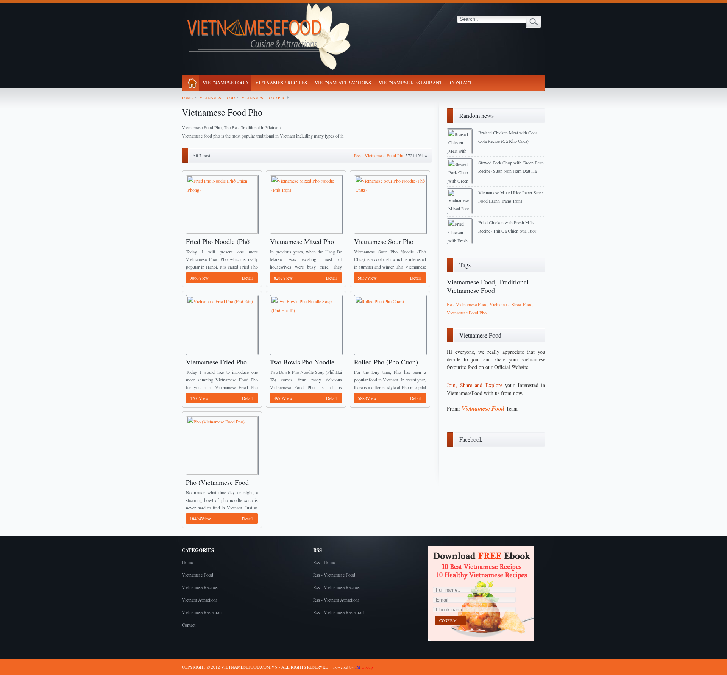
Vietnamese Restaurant (410, 82)
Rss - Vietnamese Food (334, 575)
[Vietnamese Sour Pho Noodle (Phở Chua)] (389, 204)
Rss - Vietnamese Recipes (336, 587)
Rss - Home (324, 562)
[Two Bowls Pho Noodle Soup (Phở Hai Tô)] (305, 324)
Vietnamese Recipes (281, 82)
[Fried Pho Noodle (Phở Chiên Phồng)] (221, 204)
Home (187, 97)
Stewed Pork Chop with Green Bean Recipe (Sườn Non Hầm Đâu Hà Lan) (511, 170)
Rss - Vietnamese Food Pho (379, 155)
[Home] (192, 81)
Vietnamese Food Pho (263, 97)
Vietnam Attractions (343, 82)
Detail (221, 278)
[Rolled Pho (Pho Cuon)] (389, 324)
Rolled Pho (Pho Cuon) (386, 361)
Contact (461, 82)
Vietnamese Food (225, 82)
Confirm (448, 620)
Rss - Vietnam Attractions (336, 600)
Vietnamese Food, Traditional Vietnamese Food (488, 286)
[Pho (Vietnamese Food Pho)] (221, 445)
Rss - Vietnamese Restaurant (339, 612)
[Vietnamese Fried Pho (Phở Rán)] (221, 324)
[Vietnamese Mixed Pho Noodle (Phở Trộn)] (305, 204)
